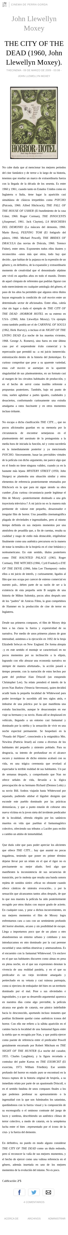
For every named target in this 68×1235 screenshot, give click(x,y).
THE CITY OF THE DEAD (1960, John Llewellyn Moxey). (34, 52)
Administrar (56, 1218)
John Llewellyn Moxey (34, 76)
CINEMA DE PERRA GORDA (29, 4)
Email (48, 1192)
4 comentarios (34, 1202)
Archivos (34, 1218)
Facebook (19, 1192)
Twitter (34, 1192)
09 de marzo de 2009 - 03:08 (41, 70)
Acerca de (11, 1218)
